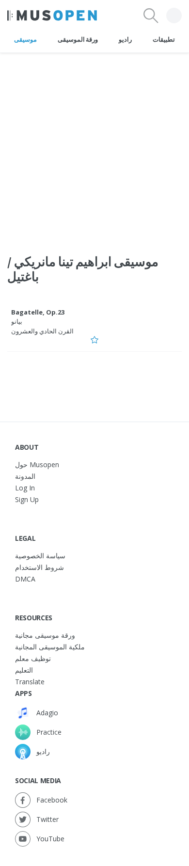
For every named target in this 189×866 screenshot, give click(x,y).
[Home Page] (52, 15)
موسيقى (25, 39)
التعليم (24, 670)
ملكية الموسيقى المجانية (50, 646)
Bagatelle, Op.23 (37, 312)
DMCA (25, 578)
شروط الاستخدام (39, 567)
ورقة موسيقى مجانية (45, 635)
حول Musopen (37, 464)
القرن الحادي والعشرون (42, 331)
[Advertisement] (94, 147)
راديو (125, 39)
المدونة (25, 476)
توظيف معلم (33, 658)
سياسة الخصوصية (40, 555)
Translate (30, 681)
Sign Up (27, 499)
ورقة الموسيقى (78, 39)
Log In (25, 487)
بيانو (16, 321)
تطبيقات (164, 39)
